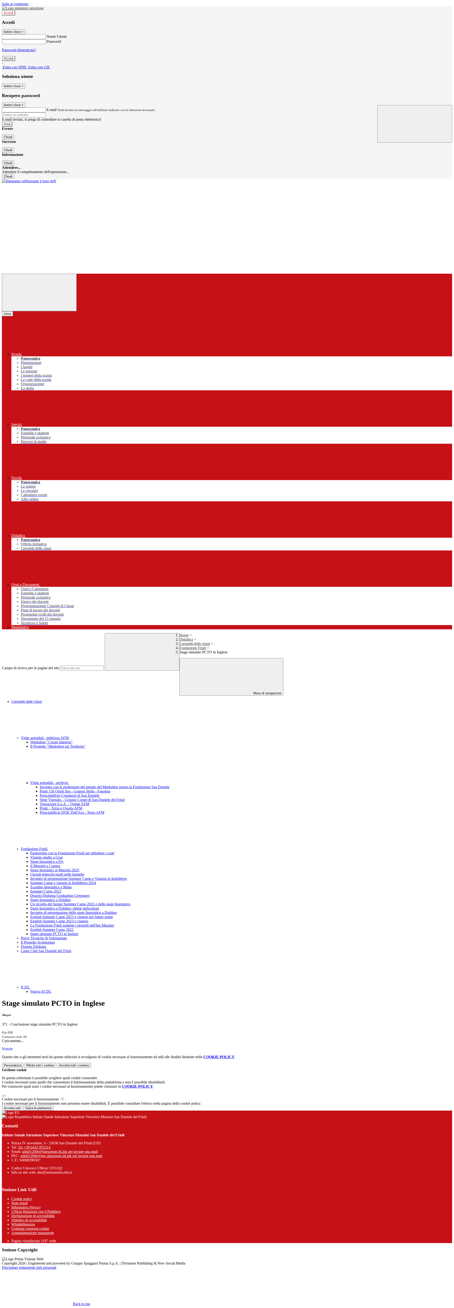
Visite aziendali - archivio (49, 783)
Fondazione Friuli (192, 648)
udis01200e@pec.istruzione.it (61, 1156)
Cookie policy (21, 1199)
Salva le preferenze (38, 1108)
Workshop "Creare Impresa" (51, 742)
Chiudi (8, 137)
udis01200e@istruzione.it (60, 1152)
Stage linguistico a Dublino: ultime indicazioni (64, 908)
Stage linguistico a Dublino (50, 900)
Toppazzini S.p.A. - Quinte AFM (64, 804)
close (7, 313)
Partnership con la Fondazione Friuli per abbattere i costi (72, 853)
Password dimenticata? (19, 50)
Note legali (19, 1203)
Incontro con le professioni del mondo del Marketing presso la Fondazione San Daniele (105, 787)
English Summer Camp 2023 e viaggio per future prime (71, 917)
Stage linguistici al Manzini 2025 (54, 870)
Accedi (8, 13)
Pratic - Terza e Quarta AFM (61, 808)
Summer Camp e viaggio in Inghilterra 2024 (63, 883)
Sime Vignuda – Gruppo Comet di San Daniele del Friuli (82, 800)
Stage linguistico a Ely (47, 862)
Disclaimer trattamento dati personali (29, 1267)
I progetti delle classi (194, 644)
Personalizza (13, 1065)
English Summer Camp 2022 (52, 930)
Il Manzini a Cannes (45, 866)
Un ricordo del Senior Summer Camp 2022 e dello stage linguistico (80, 904)
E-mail (52, 110)
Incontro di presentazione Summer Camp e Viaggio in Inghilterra (78, 879)
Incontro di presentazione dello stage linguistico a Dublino (73, 913)
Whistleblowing (23, 1224)
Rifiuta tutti (40, 1065)
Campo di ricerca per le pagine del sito (30, 668)
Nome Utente (57, 36)
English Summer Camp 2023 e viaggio (59, 921)
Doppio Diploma (33, 947)
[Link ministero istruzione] (23, 8)
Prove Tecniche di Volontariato (44, 938)
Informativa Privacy (26, 1207)
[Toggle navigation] (39, 292)
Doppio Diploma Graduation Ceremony (60, 896)
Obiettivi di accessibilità (29, 1220)
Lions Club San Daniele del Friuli (46, 951)
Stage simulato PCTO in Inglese (54, 934)
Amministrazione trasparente (32, 1233)
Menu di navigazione (266, 693)
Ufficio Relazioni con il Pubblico (36, 1212)
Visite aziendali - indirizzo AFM (45, 738)
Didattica (186, 639)
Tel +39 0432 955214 (34, 1147)
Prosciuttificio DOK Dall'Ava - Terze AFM (72, 812)
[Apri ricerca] (414, 124)
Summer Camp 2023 (45, 891)
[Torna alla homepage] (29, 181)
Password (54, 41)
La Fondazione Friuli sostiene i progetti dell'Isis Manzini (72, 925)
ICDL (26, 987)
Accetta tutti (74, 1065)
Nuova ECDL (41, 991)
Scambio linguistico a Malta (51, 887)
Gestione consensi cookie (30, 1229)
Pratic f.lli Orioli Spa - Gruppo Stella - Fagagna (75, 791)
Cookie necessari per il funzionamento (31, 1099)
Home (184, 635)
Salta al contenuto (15, 4)
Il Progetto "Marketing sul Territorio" (58, 746)
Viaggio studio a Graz (46, 857)
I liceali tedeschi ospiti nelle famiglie (57, 874)
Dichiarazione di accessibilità (33, 1216)
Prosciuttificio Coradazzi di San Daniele (69, 795)
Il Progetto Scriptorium (38, 942)
